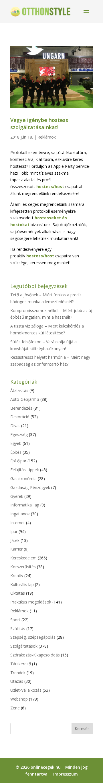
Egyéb (15, 443)
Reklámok (46, 137)
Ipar (13, 531)
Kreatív (16, 575)
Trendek (17, 672)
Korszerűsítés (23, 566)
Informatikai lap (24, 505)
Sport (15, 619)
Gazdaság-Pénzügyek (30, 487)
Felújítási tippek (24, 469)
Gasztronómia (23, 478)
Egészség (19, 434)
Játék (14, 540)
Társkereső (20, 663)
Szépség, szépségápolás (33, 637)
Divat (15, 425)
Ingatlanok (20, 513)
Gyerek (16, 496)
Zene (15, 708)
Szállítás (17, 628)
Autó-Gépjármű (24, 399)
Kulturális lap (22, 584)
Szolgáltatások (23, 646)
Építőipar (18, 461)
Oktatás (17, 593)
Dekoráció (19, 416)
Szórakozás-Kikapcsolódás (35, 655)
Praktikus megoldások (30, 602)
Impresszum (65, 774)
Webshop (19, 699)
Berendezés (21, 408)
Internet (17, 522)
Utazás (16, 681)
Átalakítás (19, 390)
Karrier (16, 549)
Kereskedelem (23, 558)
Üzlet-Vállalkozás (25, 690)
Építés (15, 452)
